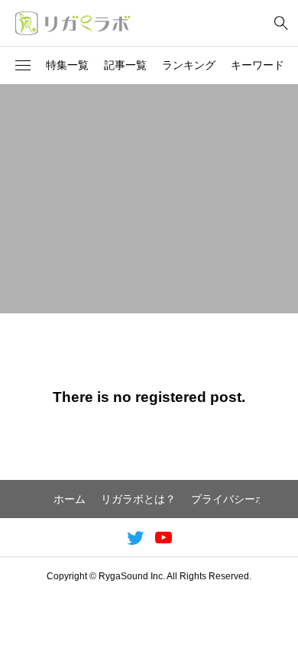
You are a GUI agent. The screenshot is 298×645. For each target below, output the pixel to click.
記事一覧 (125, 65)
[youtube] (163, 537)
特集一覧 (67, 65)
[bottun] (281, 23)
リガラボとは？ (138, 499)
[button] (23, 66)
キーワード (257, 65)
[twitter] (135, 537)
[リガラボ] (72, 23)
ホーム (69, 499)
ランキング (188, 65)
